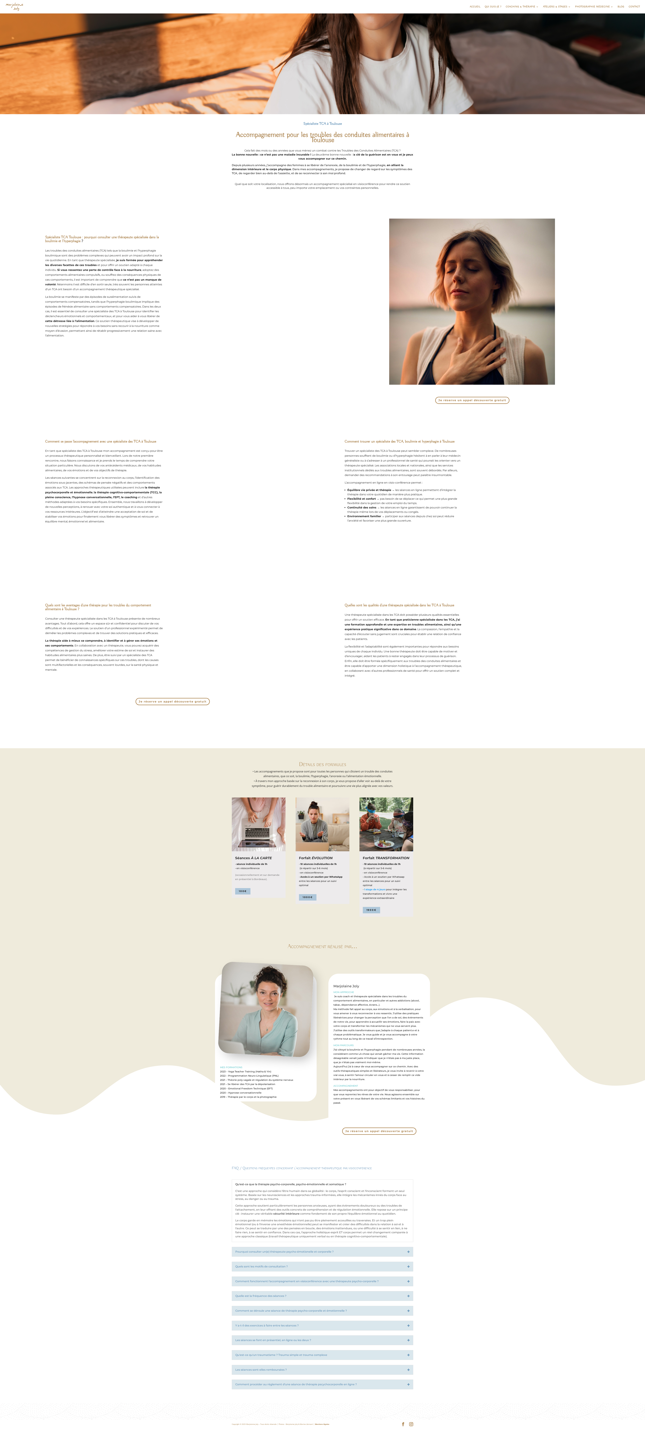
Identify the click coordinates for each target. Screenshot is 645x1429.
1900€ (371, 909)
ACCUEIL (475, 7)
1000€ (308, 897)
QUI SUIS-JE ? (493, 7)
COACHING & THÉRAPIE (520, 7)
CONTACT (634, 7)
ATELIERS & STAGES (555, 7)
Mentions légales (322, 1424)
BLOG (621, 7)
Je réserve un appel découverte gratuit (472, 400)
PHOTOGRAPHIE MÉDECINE (592, 7)
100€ (243, 891)
